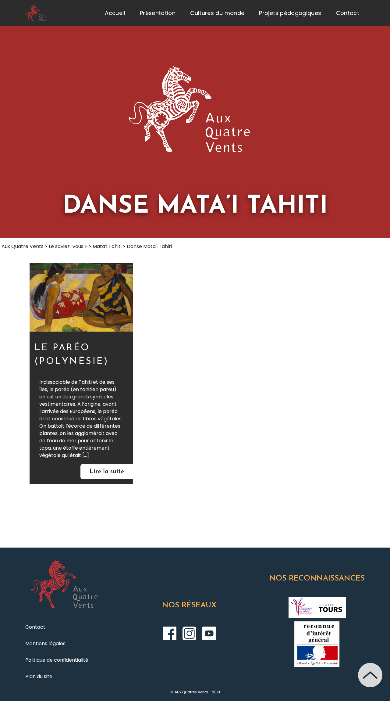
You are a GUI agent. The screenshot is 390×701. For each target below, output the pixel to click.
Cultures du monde (217, 13)
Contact (348, 13)
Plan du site (38, 676)
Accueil (115, 13)
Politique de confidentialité (56, 659)
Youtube (209, 633)
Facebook (169, 633)
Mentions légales (45, 643)
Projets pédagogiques (290, 13)
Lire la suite (107, 472)
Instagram (189, 633)
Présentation (158, 13)
